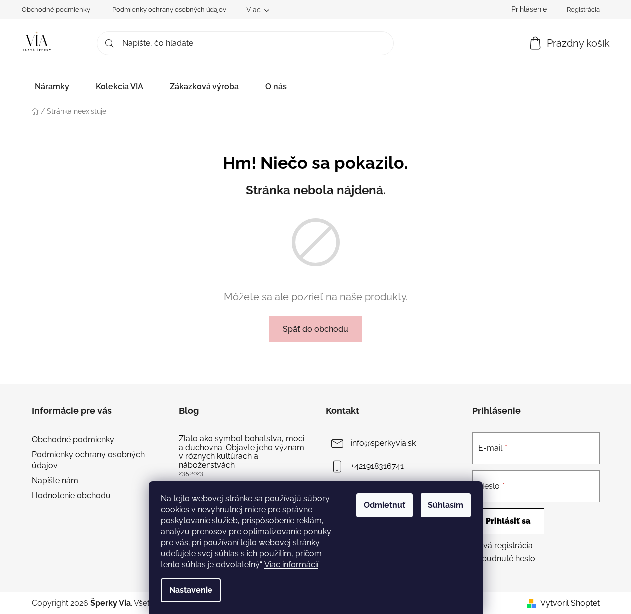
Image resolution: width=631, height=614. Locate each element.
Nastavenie (190, 590)
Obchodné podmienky (56, 9)
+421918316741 (377, 466)
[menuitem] (52, 86)
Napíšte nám (55, 480)
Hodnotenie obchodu (71, 495)
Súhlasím (445, 505)
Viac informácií (291, 564)
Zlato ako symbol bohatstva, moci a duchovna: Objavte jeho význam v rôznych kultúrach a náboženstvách (241, 451)
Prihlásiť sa (508, 521)
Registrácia (583, 9)
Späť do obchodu (315, 329)
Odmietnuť (384, 505)
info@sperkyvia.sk (383, 443)
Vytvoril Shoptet (570, 603)
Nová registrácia (502, 545)
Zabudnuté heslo (503, 558)
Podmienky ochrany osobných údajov (169, 9)
